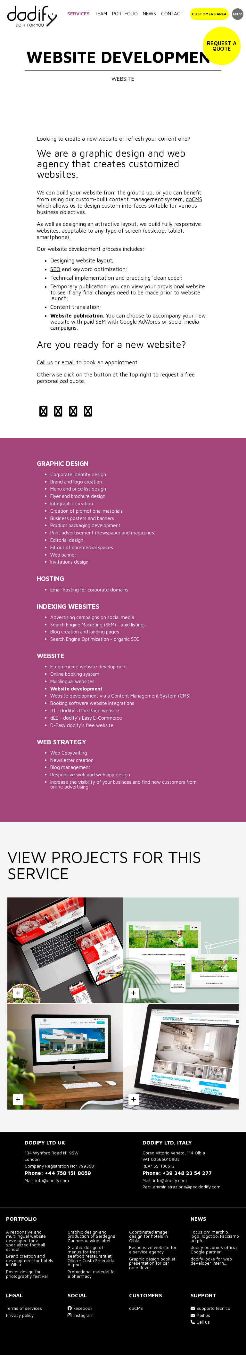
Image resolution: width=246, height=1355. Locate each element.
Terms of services (24, 1308)
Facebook (82, 1308)
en (236, 14)
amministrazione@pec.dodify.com (186, 1186)
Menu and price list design (78, 489)
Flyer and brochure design (77, 496)
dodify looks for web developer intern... (211, 1261)
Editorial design (66, 540)
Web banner (63, 555)
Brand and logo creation (76, 481)
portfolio (125, 13)
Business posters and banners (82, 518)
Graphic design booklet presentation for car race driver (152, 1263)
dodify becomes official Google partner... (214, 1249)
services (78, 13)
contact (172, 13)
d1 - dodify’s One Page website (84, 710)
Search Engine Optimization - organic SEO (95, 639)
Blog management (70, 767)
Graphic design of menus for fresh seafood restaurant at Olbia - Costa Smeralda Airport (91, 1256)
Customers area (209, 14)
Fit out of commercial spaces (81, 547)
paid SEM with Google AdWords (122, 321)
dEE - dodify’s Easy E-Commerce (86, 718)
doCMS (194, 199)
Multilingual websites (72, 681)
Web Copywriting (68, 753)
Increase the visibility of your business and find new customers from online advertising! (123, 784)
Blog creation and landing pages (84, 631)
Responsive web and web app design (90, 774)
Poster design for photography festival (27, 1274)
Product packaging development (85, 525)
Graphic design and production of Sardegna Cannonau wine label (91, 1236)
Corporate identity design (78, 474)
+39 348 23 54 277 (187, 1173)
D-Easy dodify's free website (81, 725)
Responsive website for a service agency (152, 1249)
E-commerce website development (88, 666)
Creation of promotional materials (86, 511)
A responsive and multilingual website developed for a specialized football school (26, 1240)
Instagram (83, 1315)
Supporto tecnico (212, 1308)
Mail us (202, 1315)
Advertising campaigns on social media (92, 617)
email (68, 362)
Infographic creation (71, 503)
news (149, 13)
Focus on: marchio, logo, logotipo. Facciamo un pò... (215, 1236)
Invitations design (69, 562)
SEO (55, 269)
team (100, 13)
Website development (76, 688)
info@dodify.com (52, 1180)
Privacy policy (20, 1315)
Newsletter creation (72, 760)
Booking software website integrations (92, 703)
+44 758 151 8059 (68, 1173)
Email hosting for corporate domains (89, 589)
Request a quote (221, 46)
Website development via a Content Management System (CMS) (120, 695)
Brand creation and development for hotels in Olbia (29, 1260)
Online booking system (74, 674)
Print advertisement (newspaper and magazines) (103, 532)
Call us (45, 362)
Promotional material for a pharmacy (92, 1274)
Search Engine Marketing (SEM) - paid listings (98, 624)
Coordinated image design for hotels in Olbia (148, 1236)
